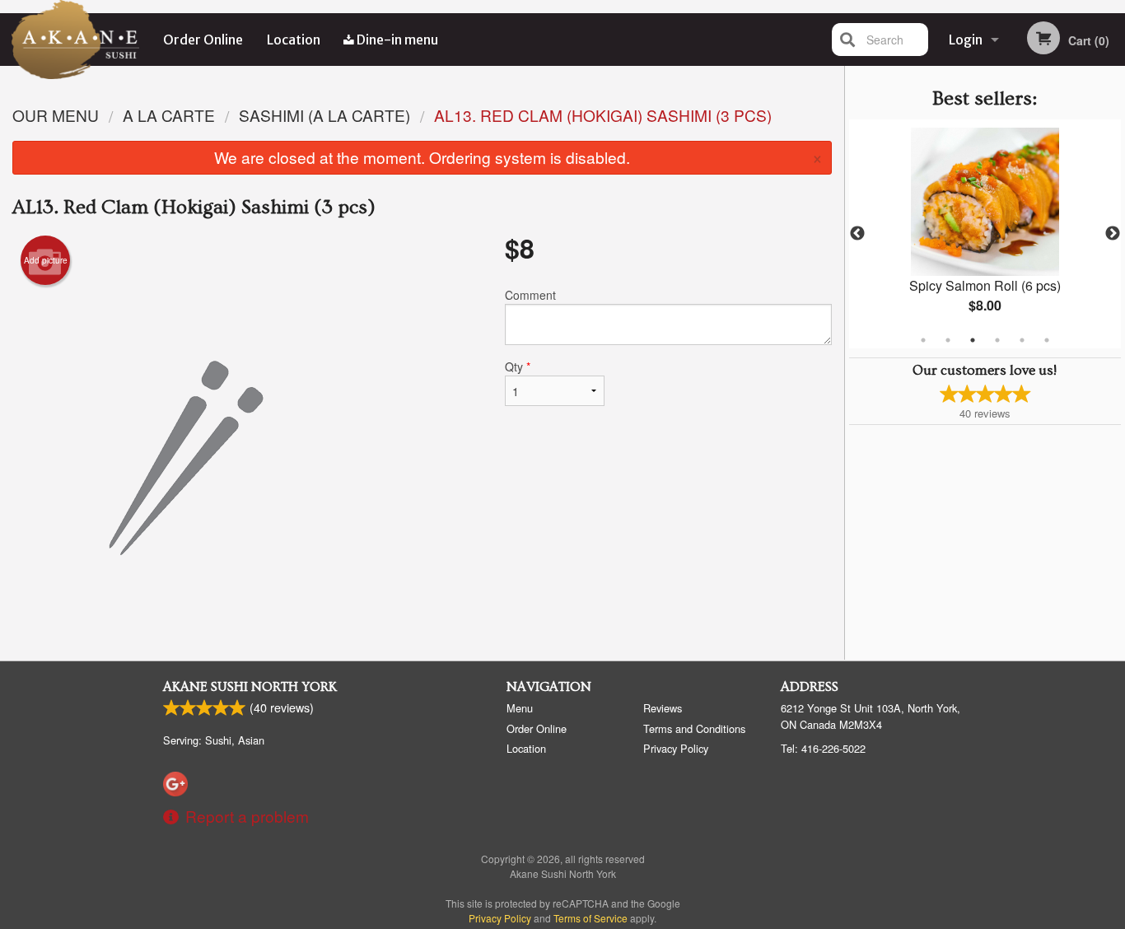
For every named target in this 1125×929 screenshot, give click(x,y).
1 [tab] (923, 340)
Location (293, 39)
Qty (517, 366)
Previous (857, 234)
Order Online (203, 39)
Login (966, 39)
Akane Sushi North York (250, 686)
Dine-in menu (396, 39)
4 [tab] (997, 340)
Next (1112, 234)
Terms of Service (590, 918)
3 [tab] (972, 340)
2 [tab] (948, 340)
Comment (530, 295)
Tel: (823, 748)
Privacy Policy (675, 748)
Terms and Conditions (694, 728)
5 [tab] (1022, 340)
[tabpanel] (985, 234)
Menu (519, 708)
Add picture (46, 260)
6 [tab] (1047, 340)
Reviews (662, 708)
